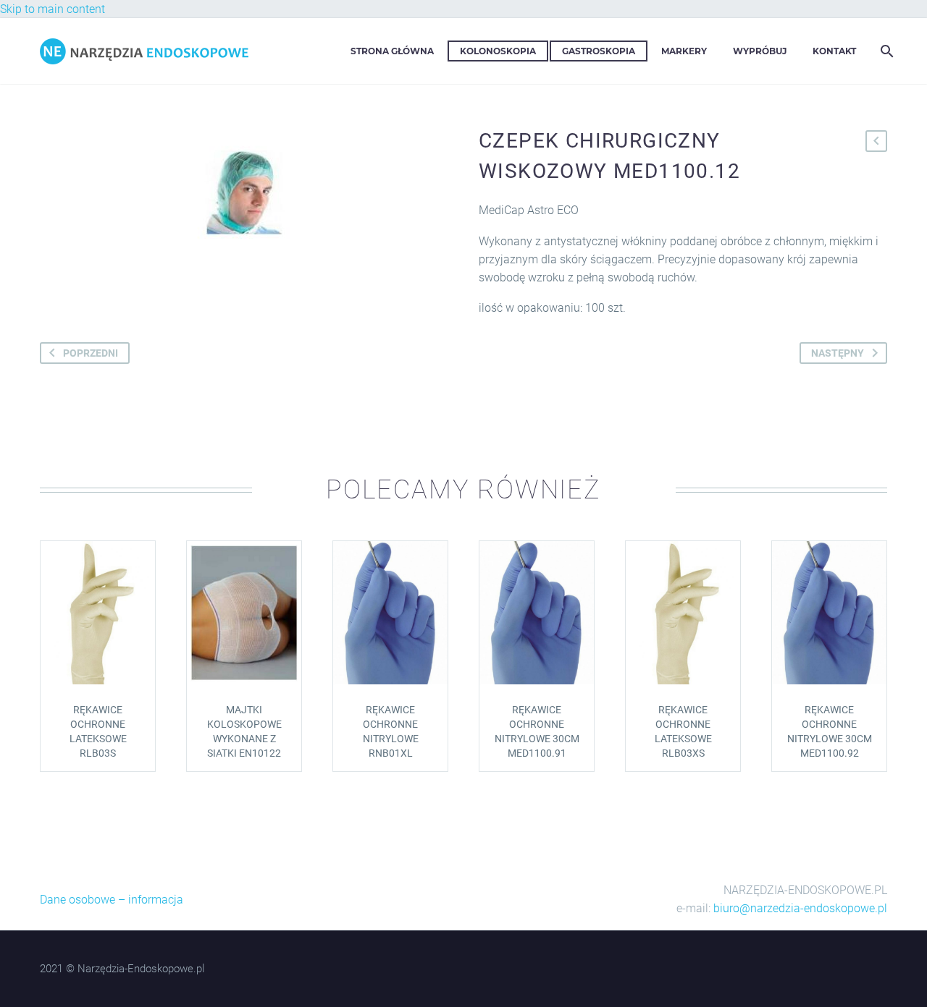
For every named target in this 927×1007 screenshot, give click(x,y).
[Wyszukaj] (885, 51)
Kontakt (834, 51)
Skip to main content (52, 9)
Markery (684, 51)
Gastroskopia (598, 51)
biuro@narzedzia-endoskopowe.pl (800, 908)
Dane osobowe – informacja (111, 899)
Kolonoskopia (498, 51)
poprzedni (90, 353)
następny (837, 353)
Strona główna (392, 51)
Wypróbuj (760, 51)
